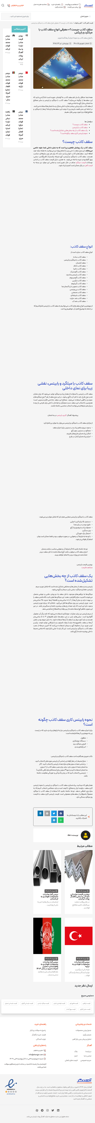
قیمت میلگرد (81, 162)
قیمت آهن (89, 165)
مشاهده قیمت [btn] (87, 567)
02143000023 (17, 6)
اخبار (76, 1056)
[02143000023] (8, 5)
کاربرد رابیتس (61, 415)
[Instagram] (47, 1110)
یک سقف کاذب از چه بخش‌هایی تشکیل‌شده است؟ (69, 130)
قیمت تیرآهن (86, 1003)
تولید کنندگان (41, 1039)
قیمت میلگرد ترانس (43, 1003)
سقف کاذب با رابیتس (80, 127)
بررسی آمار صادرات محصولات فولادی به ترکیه (81, 964)
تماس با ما (87, 1056)
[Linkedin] (58, 1110)
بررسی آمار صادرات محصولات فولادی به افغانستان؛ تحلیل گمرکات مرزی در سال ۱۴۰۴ (47, 965)
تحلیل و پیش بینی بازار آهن (81, 1039)
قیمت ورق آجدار (70, 1009)
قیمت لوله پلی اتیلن (59, 1003)
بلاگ (76, 1051)
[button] (61, 813)
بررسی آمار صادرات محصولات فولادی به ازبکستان (49, 897)
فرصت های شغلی (71, 1060)
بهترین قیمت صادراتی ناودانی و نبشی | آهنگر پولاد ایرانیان (80, 897)
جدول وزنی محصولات (83, 1030)
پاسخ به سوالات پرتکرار (38, 1030)
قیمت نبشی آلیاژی (85, 1009)
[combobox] (16, 16)
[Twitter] (52, 1110)
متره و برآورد (87, 1034)
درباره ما (88, 1051)
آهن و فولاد (78, 23)
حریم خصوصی (85, 1060)
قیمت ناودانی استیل (11, 1003)
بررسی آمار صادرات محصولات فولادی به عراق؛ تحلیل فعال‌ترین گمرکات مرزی (18, 125)
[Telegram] (42, 1110)
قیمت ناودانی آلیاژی (27, 1003)
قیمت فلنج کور (74, 1003)
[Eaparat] (37, 1110)
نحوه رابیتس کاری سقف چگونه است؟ (74, 133)
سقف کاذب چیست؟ (80, 124)
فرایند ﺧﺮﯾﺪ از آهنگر (39, 1034)
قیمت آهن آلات (88, 23)
